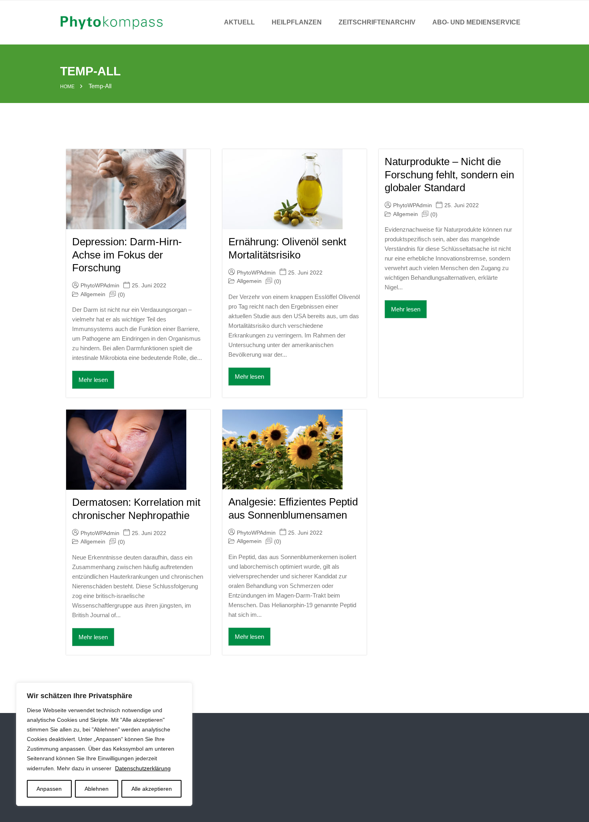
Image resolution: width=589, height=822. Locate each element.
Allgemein (93, 294)
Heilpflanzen (297, 22)
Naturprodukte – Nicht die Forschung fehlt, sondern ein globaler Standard (449, 175)
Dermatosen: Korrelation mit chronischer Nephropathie (136, 508)
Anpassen (49, 789)
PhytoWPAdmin (100, 285)
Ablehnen (97, 789)
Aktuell (239, 22)
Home (67, 86)
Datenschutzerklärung (143, 768)
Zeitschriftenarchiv (377, 22)
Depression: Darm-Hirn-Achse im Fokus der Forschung (127, 255)
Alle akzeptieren (151, 789)
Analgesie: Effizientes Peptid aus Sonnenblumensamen (293, 508)
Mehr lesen (93, 379)
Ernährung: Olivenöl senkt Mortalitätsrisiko (287, 248)
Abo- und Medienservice (476, 22)
